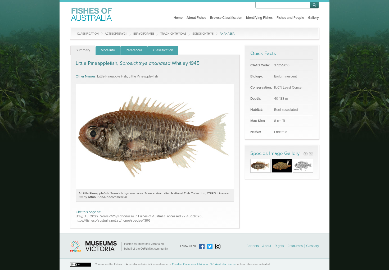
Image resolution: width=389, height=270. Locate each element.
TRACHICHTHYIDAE (173, 33)
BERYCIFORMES (143, 33)
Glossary (312, 246)
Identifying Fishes (259, 18)
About (266, 246)
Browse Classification (226, 18)
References (134, 50)
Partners (252, 246)
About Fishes (196, 18)
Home (178, 18)
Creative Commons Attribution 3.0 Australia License (204, 264)
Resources (295, 246)
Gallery (313, 18)
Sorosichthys (203, 33)
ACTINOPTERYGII (116, 33)
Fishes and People (290, 18)
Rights (279, 246)
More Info (108, 50)
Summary (83, 50)
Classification (88, 33)
